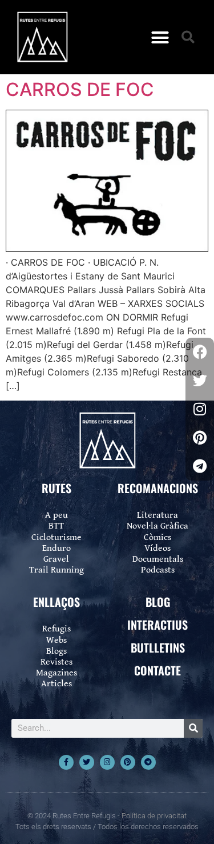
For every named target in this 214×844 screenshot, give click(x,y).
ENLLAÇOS (56, 601)
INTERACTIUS (157, 624)
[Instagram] (107, 762)
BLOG (158, 601)
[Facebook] (199, 352)
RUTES (56, 488)
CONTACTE (157, 670)
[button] (160, 37)
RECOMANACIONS (158, 488)
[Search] (193, 728)
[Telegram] (148, 762)
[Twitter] (86, 762)
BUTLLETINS (158, 647)
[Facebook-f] (66, 762)
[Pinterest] (127, 762)
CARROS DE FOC (80, 89)
